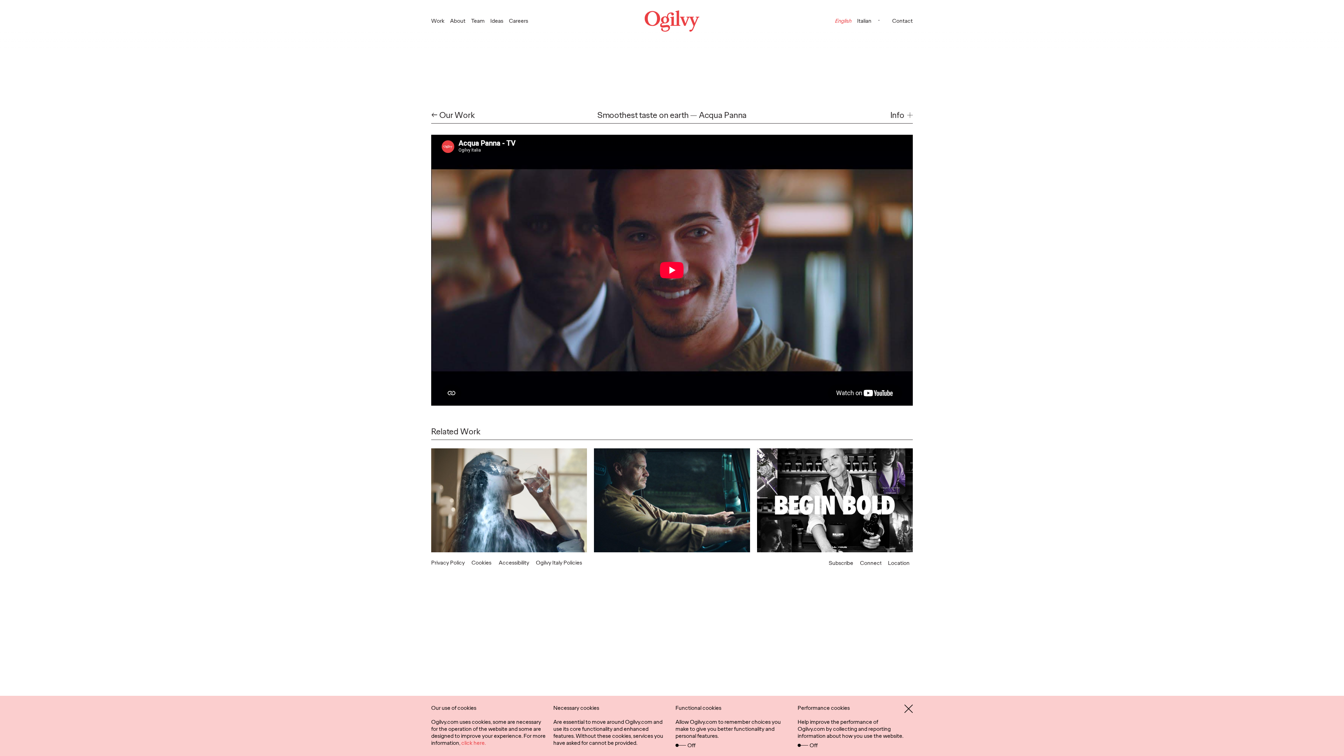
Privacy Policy (448, 562)
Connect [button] (871, 563)
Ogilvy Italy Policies (559, 562)
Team (478, 20)
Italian (864, 20)
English (843, 20)
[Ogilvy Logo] (672, 21)
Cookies (481, 562)
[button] (901, 115)
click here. (473, 743)
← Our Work (453, 115)
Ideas (496, 20)
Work (437, 20)
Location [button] (899, 563)
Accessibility (514, 562)
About (457, 20)
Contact (902, 20)
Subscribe (841, 563)
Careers (518, 20)
